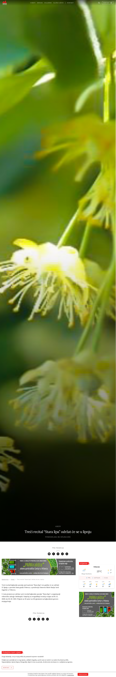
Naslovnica (5, 579)
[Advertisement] (39, 636)
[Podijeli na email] (58, 554)
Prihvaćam (83, 674)
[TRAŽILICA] (99, 3)
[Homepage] (5, 3)
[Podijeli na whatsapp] (62, 554)
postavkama (70, 675)
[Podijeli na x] (53, 554)
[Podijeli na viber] (66, 554)
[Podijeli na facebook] (49, 554)
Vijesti (58, 526)
